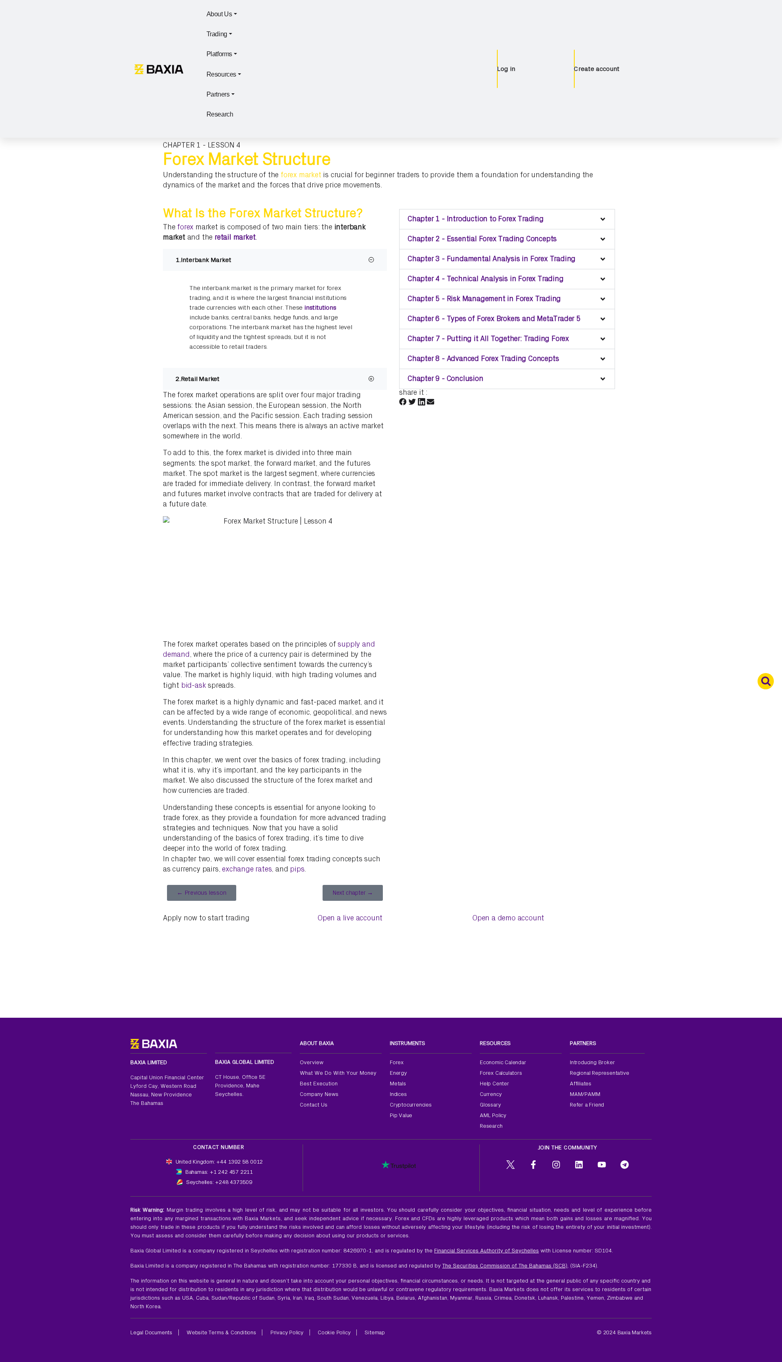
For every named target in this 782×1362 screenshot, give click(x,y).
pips (297, 869)
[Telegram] (624, 1164)
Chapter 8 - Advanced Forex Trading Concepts (483, 359)
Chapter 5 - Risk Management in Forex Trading (484, 299)
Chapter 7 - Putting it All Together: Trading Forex (488, 339)
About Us (219, 14)
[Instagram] (556, 1164)
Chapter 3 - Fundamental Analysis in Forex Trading (492, 259)
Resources (221, 74)
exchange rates (247, 869)
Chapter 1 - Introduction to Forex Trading (476, 219)
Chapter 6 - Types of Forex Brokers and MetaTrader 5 (494, 319)
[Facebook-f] (533, 1164)
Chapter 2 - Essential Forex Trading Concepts (482, 239)
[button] (507, 219)
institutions (320, 307)
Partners (218, 94)
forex (185, 227)
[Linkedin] (579, 1164)
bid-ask (193, 685)
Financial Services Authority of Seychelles (486, 1251)
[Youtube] (602, 1164)
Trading (216, 34)
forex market (301, 175)
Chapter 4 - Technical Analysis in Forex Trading (486, 279)
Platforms (219, 54)
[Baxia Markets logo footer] (153, 1043)
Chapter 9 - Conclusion (445, 379)
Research (219, 114)
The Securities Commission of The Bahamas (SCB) (504, 1266)
